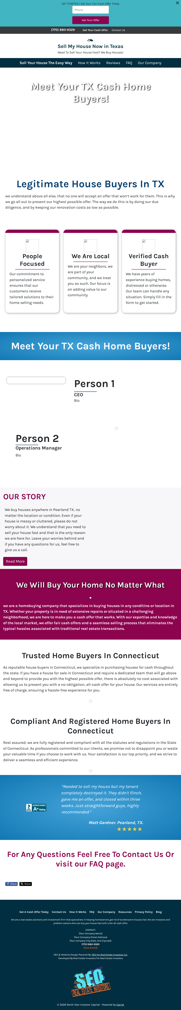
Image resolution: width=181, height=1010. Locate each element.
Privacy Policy (144, 912)
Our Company (149, 63)
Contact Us (118, 30)
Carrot (120, 1004)
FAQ (129, 63)
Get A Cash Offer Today (34, 912)
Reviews (113, 63)
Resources (125, 912)
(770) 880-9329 (63, 30)
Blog (159, 912)
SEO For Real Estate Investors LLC (109, 954)
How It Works (89, 63)
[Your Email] (90, 947)
